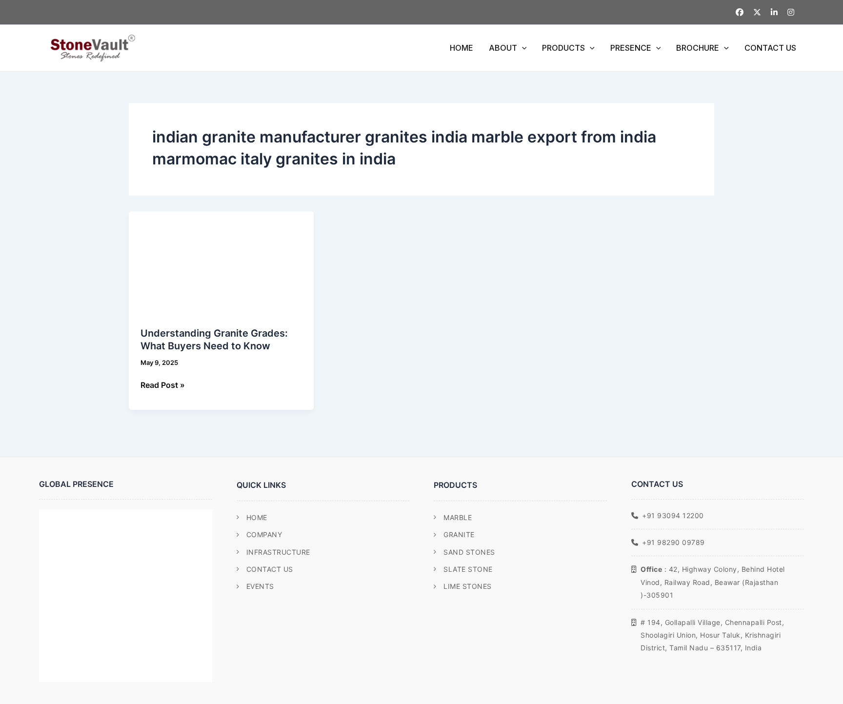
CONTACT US (770, 48)
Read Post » (162, 384)
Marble (457, 517)
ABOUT (503, 48)
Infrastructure (278, 552)
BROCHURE (697, 48)
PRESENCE (630, 48)
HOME (461, 48)
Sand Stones (469, 552)
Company (264, 534)
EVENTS (260, 586)
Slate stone (468, 569)
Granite (459, 534)
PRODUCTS (563, 48)
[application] (522, 48)
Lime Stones (467, 586)
